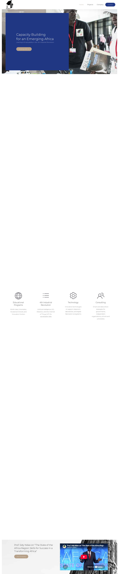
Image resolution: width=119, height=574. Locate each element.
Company (100, 4)
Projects (90, 4)
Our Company (21, 556)
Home (81, 4)
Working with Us (24, 49)
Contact (110, 4)
